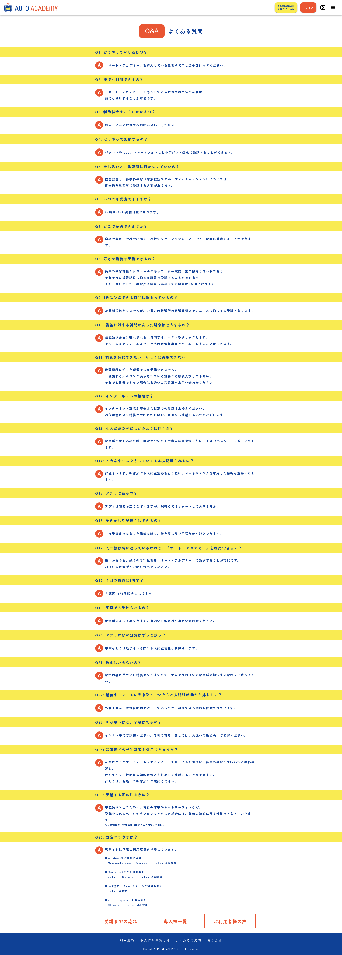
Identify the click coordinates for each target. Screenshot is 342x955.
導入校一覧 (175, 921)
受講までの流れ (120, 921)
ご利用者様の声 (230, 921)
